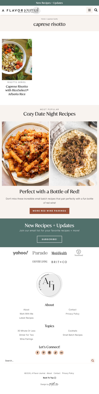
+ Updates (49, 2)
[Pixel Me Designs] (54, 384)
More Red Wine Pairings (49, 211)
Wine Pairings (26, 339)
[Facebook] (37, 352)
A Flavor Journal (21, 10)
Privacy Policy (72, 313)
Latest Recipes (26, 318)
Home (43, 19)
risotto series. (16, 82)
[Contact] (61, 352)
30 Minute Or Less (26, 330)
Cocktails (72, 330)
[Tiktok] (55, 352)
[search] (96, 10)
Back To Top (48, 378)
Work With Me (26, 313)
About (26, 309)
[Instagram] (49, 352)
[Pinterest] (43, 352)
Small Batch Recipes (72, 335)
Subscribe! (49, 239)
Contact (72, 309)
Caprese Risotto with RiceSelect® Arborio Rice (17, 90)
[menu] (89, 10)
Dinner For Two (26, 335)
